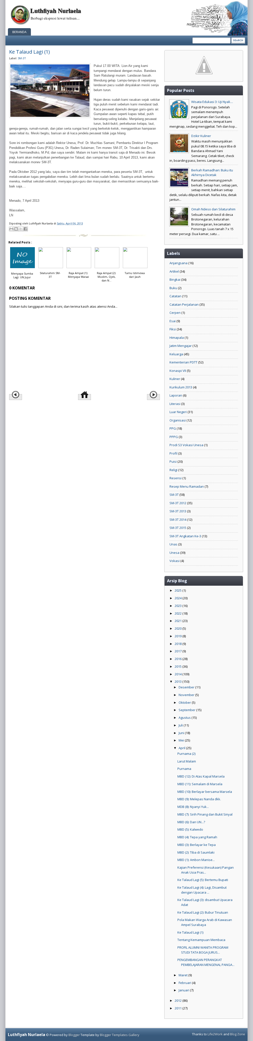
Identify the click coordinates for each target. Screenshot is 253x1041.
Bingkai (174, 279)
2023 (178, 605)
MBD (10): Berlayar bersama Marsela (204, 791)
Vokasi (174, 561)
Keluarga (176, 354)
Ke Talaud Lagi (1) (29, 51)
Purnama (184, 768)
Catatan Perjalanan (184, 304)
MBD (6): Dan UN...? (191, 822)
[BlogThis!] (16, 228)
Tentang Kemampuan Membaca (201, 940)
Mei (182, 740)
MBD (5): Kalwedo (190, 829)
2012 (178, 1000)
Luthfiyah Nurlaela (55, 10)
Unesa (174, 552)
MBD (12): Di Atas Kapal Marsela (201, 776)
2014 (178, 674)
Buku (173, 288)
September (187, 710)
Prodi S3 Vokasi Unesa (186, 445)
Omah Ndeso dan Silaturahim (213, 209)
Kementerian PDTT (183, 362)
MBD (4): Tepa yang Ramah (197, 837)
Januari (184, 990)
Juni (182, 733)
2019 (178, 636)
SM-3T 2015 (177, 527)
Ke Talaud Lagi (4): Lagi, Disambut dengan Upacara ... (202, 890)
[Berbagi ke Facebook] (25, 228)
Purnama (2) (186, 753)
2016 (178, 659)
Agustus (185, 717)
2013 (178, 681)
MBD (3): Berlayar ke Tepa (196, 844)
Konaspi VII (177, 370)
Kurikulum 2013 (180, 387)
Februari (185, 983)
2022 (178, 613)
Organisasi (177, 420)
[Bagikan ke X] (20, 228)
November (187, 695)
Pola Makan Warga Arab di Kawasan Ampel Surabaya (204, 922)
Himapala (176, 337)
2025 (178, 590)
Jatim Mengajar (180, 345)
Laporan (175, 395)
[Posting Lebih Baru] (15, 397)
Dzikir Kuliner (201, 136)
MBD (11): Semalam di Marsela (199, 784)
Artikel (174, 271)
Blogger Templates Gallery (119, 1035)
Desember (187, 687)
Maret (183, 975)
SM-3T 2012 (177, 503)
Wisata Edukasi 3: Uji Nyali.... (212, 102)
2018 (178, 643)
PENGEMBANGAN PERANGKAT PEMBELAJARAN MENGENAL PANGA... (205, 962)
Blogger (74, 1035)
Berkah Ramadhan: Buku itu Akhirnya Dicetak (212, 172)
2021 (178, 621)
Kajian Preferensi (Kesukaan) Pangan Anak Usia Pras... (205, 870)
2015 (178, 666)
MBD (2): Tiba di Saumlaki (195, 852)
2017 (178, 651)
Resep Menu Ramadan (186, 486)
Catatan (175, 296)
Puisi (173, 461)
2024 (178, 598)
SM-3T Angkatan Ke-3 (185, 536)
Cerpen (175, 312)
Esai (172, 321)
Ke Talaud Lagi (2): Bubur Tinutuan (202, 912)
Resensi (175, 478)
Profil (173, 453)
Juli (181, 725)
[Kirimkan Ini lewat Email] (11, 228)
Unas (173, 544)
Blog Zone (237, 1034)
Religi (173, 470)
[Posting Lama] (153, 397)
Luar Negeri (178, 412)
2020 (178, 628)
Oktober (185, 702)
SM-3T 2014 (177, 519)
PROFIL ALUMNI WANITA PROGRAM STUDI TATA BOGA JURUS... (202, 950)
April (182, 748)
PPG (172, 428)
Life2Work (215, 1034)
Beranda (19, 32)
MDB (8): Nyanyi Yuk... (193, 806)
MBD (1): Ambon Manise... (196, 860)
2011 (178, 1008)
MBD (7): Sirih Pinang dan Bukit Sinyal (204, 814)
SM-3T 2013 (177, 511)
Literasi (174, 403)
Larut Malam (186, 761)
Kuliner (174, 379)
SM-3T (22, 58)
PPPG (173, 437)
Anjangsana (178, 263)
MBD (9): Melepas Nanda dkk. (199, 799)
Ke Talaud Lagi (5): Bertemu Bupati (202, 880)
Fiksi (172, 329)
